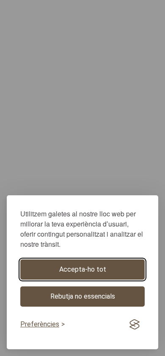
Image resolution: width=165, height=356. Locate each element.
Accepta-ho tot (82, 269)
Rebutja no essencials (82, 296)
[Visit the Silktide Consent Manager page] (134, 325)
